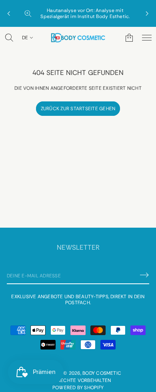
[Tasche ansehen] (129, 37)
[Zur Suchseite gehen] (9, 37)
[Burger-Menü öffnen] (147, 37)
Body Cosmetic (101, 373)
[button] (9, 37)
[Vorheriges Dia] (9, 13)
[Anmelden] (144, 275)
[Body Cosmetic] (78, 37)
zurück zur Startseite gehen (78, 108)
